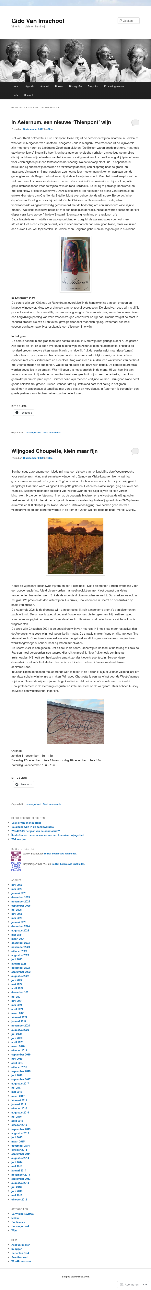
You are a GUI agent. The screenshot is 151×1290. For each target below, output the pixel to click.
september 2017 (20, 1079)
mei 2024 (16, 934)
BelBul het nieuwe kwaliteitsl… (60, 853)
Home (16, 86)
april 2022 (17, 988)
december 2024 (20, 926)
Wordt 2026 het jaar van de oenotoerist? (36, 831)
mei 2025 (16, 918)
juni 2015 (16, 1137)
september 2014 (20, 1154)
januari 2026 (18, 893)
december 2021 (20, 992)
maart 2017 (18, 1096)
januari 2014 (18, 1170)
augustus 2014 (20, 1158)
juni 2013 (16, 1191)
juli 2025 (16, 909)
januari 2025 (18, 922)
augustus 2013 (20, 1183)
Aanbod (44, 86)
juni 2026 (16, 885)
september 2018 (20, 1071)
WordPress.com (21, 1261)
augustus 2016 (20, 1112)
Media (15, 1218)
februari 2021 (19, 1017)
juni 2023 (16, 959)
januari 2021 (18, 1021)
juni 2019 (16, 1058)
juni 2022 (16, 980)
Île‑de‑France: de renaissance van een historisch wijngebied (47, 835)
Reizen (59, 86)
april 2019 (17, 1063)
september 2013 (20, 1178)
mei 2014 (16, 1166)
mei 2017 (16, 1091)
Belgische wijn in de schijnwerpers (32, 827)
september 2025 (20, 905)
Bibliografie (75, 86)
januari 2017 (18, 1104)
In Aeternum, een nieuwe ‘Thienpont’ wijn (61, 122)
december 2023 (20, 943)
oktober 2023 (19, 951)
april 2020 (17, 1042)
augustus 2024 (20, 930)
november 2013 (20, 1174)
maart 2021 (18, 1013)
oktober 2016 (19, 1108)
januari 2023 (18, 963)
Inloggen (16, 1249)
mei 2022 (16, 984)
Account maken (20, 1245)
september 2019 (20, 1054)
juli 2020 (16, 1034)
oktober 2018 (19, 1067)
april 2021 (17, 1009)
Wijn (14, 1230)
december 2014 (20, 1145)
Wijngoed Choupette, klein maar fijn (54, 450)
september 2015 (20, 1129)
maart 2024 (18, 938)
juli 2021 (16, 996)
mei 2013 (16, 1195)
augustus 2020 (20, 1030)
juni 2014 (16, 1162)
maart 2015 (18, 1141)
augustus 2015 (20, 1133)
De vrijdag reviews (114, 86)
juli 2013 (16, 1187)
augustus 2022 (20, 976)
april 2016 (17, 1120)
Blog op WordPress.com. (75, 1276)
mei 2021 (16, 1005)
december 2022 (20, 967)
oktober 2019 (19, 1050)
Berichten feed (20, 1253)
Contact (28, 95)
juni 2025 (16, 914)
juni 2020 (16, 1038)
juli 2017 (16, 1087)
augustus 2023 (20, 955)
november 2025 (20, 901)
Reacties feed (19, 1257)
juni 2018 (16, 1075)
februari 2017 (19, 1100)
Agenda (29, 86)
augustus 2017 (20, 1083)
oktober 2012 (19, 1199)
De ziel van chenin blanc (26, 822)
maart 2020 (18, 1046)
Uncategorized (33, 432)
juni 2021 (16, 1001)
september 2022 (20, 972)
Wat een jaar (18, 839)
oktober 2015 (19, 1125)
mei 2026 (16, 889)
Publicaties (18, 1222)
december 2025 (20, 897)
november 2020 (20, 1025)
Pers (15, 95)
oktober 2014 (19, 1149)
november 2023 (20, 947)
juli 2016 (16, 1116)
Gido (49, 129)
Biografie (93, 86)
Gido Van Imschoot (37, 20)
